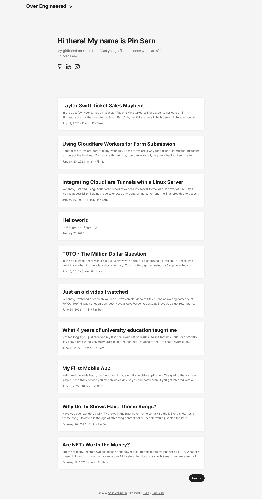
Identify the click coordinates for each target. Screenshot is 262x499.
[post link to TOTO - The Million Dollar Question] (131, 262)
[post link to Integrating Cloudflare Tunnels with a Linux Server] (131, 190)
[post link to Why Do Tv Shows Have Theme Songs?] (131, 414)
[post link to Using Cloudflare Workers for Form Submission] (131, 152)
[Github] (60, 68)
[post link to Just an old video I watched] (131, 300)
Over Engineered (46, 6)
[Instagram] (77, 68)
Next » (196, 478)
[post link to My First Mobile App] (131, 376)
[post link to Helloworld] (131, 226)
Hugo (146, 492)
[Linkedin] (69, 68)
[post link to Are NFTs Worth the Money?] (131, 453)
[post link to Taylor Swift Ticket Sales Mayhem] (131, 114)
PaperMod (158, 492)
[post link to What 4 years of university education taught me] (131, 338)
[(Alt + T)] (70, 6)
